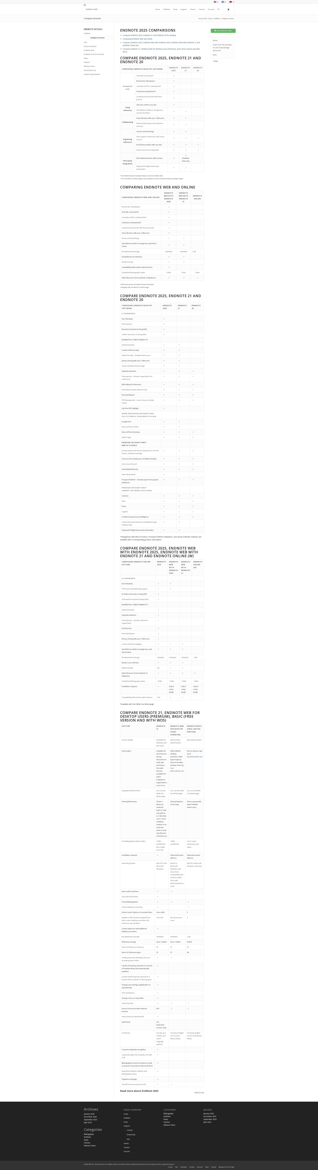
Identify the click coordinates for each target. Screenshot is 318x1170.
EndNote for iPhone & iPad (94, 54)
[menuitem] (216, 2)
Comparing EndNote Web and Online (137, 39)
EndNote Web (89, 50)
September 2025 (90, 1119)
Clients (126, 1143)
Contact (130, 1130)
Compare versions (92, 18)
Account (127, 1151)
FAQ (85, 42)
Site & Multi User (90, 70)
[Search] (218, 9)
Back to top (199, 1092)
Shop (126, 1122)
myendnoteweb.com (194, 757)
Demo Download (90, 46)
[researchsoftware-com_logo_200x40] (100, 9)
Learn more (160, 785)
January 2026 (89, 1114)
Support (127, 1126)
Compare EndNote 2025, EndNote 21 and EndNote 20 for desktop (149, 35)
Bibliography (89, 1134)
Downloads (131, 1134)
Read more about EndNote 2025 (139, 1091)
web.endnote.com (177, 771)
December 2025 (90, 1117)
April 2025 (88, 1122)
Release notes (89, 66)
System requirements (92, 74)
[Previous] (226, 39)
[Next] (231, 39)
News (86, 58)
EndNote (87, 33)
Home (126, 1114)
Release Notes (90, 1145)
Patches (87, 62)
